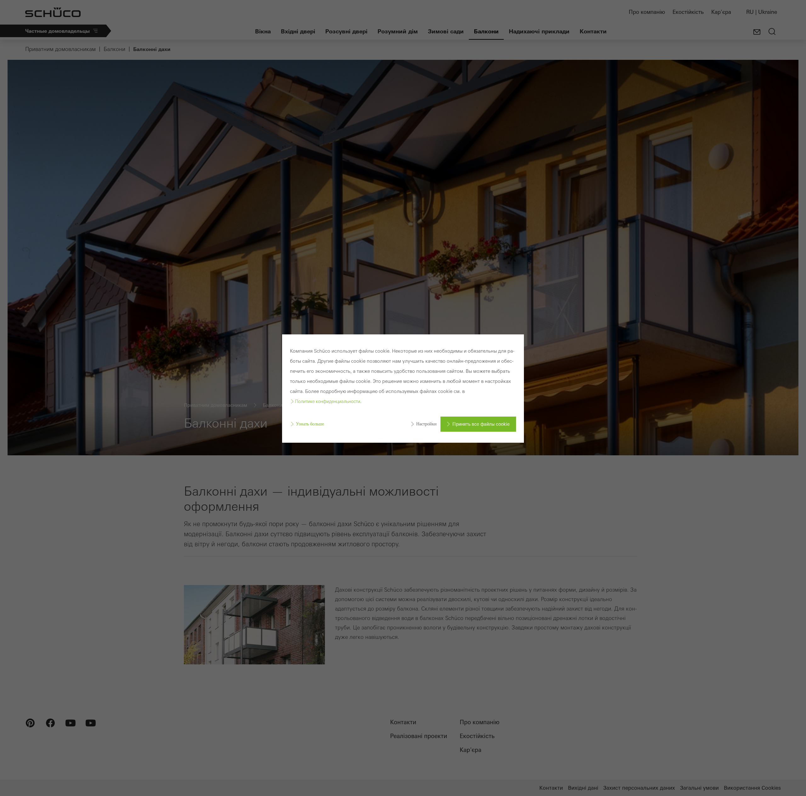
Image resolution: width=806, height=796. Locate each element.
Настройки (426, 424)
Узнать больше (310, 424)
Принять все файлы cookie (481, 424)
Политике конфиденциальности (327, 401)
